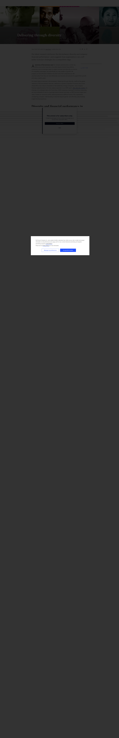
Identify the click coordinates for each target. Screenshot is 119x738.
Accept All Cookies (68, 250)
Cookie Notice (49, 243)
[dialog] (60, 245)
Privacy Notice (46, 245)
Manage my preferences (50, 250)
